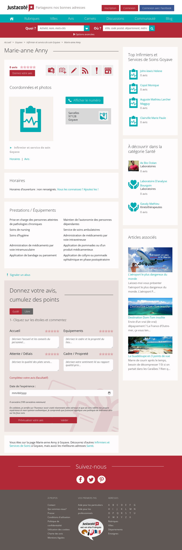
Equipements (73, 331)
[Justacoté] (12, 18)
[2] (49, 331)
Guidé (15, 311)
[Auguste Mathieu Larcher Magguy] (133, 105)
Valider (64, 420)
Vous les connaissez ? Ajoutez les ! (77, 189)
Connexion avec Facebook (156, 8)
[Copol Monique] (133, 88)
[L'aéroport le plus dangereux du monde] (150, 259)
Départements (115, 529)
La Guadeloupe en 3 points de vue (149, 356)
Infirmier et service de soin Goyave (43, 42)
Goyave (18, 42)
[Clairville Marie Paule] (133, 121)
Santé (90, 445)
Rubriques (31, 18)
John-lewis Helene (151, 71)
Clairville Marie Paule (153, 118)
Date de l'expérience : (23, 386)
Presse (51, 513)
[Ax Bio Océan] (133, 168)
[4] (54, 331)
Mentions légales (56, 537)
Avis (71, 18)
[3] (52, 331)
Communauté (145, 18)
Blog (169, 18)
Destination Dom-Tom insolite (146, 317)
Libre (27, 311)
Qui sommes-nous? (57, 509)
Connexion (129, 8)
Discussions (115, 18)
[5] (57, 331)
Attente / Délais (21, 354)
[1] (46, 331)
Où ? (97, 28)
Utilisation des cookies (59, 529)
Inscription (110, 8)
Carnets (90, 18)
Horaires (15, 159)
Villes (54, 18)
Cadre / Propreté (75, 354)
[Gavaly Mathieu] (133, 209)
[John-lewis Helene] (133, 74)
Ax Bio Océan (148, 163)
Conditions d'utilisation (59, 517)
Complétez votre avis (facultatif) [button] (29, 377)
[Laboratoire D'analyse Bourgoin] (133, 189)
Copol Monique (149, 85)
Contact (51, 505)
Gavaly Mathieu (149, 203)
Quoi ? (30, 28)
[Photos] (31, 119)
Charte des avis (55, 533)
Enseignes (113, 533)
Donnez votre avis (22, 73)
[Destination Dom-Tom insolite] (150, 306)
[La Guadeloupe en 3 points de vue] (150, 345)
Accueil (7, 42)
